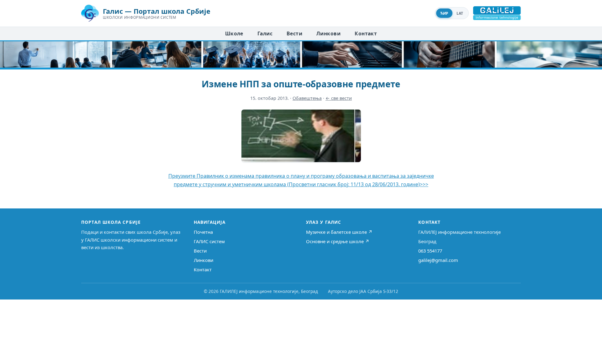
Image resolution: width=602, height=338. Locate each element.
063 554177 (430, 251)
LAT (460, 13)
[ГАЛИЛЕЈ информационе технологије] (497, 13)
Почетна (203, 232)
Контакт (366, 33)
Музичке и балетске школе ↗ (339, 232)
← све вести (338, 98)
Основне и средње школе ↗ (337, 241)
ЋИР (444, 13)
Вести (294, 33)
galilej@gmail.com (438, 260)
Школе (234, 33)
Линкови (328, 33)
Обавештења (307, 98)
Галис (264, 33)
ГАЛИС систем (209, 241)
